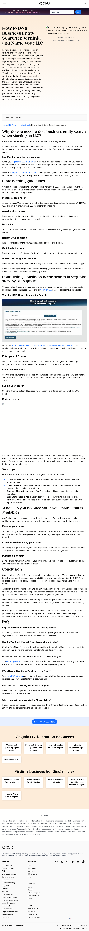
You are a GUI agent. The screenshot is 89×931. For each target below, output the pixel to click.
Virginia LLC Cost (12, 759)
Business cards (7, 909)
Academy (31, 871)
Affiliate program (34, 893)
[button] (44, 117)
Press (30, 899)
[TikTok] (83, 861)
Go (78, 12)
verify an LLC (46, 290)
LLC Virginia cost (13, 661)
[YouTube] (78, 861)
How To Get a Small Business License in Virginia (77, 782)
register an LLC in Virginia (23, 162)
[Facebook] (56, 861)
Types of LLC (33, 914)
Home (4, 125)
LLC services (7, 865)
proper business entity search (25, 172)
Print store (6, 918)
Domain (5, 888)
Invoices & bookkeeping (11, 900)
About (30, 887)
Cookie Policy (82, 925)
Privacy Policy (67, 925)
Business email (7, 894)
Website (5, 891)
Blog (29, 865)
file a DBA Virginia (14, 676)
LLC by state (32, 874)
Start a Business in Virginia (55, 780)
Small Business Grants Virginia (33, 780)
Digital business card (10, 912)
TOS (56, 925)
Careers (31, 890)
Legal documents (8, 903)
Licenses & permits (9, 874)
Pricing (30, 877)
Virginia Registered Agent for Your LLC (77, 747)
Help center (32, 868)
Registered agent (8, 868)
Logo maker (6, 886)
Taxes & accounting (9, 897)
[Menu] (4, 3)
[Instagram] (62, 861)
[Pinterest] (67, 861)
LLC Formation (13, 125)
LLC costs (31, 912)
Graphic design (7, 915)
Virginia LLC (25, 125)
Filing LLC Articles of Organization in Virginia (33, 747)
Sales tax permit (8, 877)
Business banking (8, 883)
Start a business (34, 917)
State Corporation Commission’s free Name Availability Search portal (42, 345)
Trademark (6, 906)
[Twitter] (72, 861)
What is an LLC (33, 909)
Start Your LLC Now (44, 721)
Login (84, 4)
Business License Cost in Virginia (11, 780)
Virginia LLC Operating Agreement (11, 747)
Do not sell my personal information (73, 928)
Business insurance (9, 880)
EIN (3, 871)
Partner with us (33, 896)
